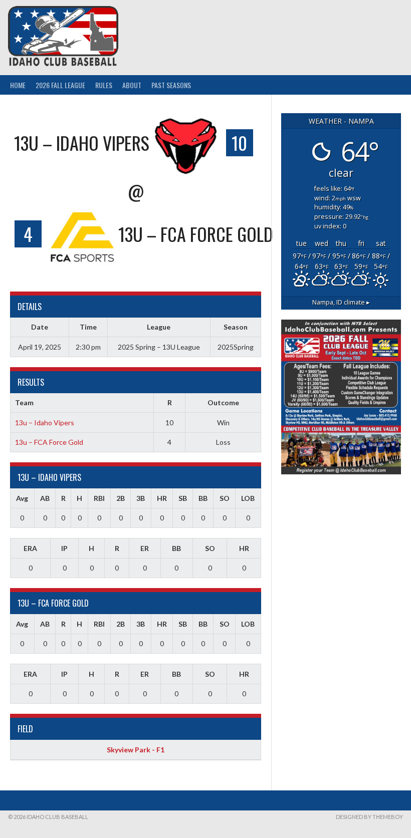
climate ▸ (341, 302)
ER (144, 548)
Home (18, 85)
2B (120, 498)
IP (64, 548)
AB (45, 498)
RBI (99, 498)
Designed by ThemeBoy (369, 816)
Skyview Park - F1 (135, 749)
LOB (248, 498)
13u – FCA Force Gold (49, 442)
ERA (30, 548)
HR (162, 498)
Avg (22, 498)
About (131, 85)
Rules (103, 85)
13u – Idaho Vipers (44, 422)
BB (203, 498)
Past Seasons (171, 85)
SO (225, 498)
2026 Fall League (60, 85)
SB (182, 498)
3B (140, 498)
